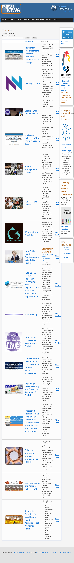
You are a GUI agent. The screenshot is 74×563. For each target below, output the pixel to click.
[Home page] (11, 13)
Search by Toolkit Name (9, 36)
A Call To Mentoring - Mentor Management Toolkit (31, 456)
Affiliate (66, 11)
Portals (4, 19)
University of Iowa (65, 552)
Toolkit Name (28, 41)
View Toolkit (58, 55)
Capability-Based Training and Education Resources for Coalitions (32, 389)
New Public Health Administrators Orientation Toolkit (32, 257)
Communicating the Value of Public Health (32, 486)
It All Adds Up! (31, 314)
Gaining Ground (32, 83)
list (69, 153)
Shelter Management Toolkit (31, 169)
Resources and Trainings (66, 147)
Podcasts (49, 19)
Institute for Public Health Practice (47, 552)
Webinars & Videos (37, 19)
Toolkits (26, 19)
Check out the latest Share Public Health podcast (65, 85)
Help (55, 19)
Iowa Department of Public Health (24, 552)
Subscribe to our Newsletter (67, 34)
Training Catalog (15, 19)
